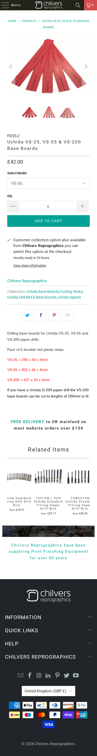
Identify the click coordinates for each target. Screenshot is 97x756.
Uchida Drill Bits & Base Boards (31, 297)
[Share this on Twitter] (27, 315)
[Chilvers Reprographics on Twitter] (67, 676)
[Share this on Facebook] (41, 315)
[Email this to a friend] (67, 315)
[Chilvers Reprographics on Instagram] (39, 676)
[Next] (86, 66)
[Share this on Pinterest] (54, 315)
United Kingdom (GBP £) (45, 691)
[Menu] (2, 5)
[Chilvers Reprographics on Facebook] (30, 676)
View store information (29, 265)
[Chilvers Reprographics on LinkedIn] (48, 676)
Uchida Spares (69, 297)
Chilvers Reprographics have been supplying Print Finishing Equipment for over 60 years (48, 551)
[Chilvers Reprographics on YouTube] (76, 676)
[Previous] (11, 66)
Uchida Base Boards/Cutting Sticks (54, 291)
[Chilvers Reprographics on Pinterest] (57, 676)
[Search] (78, 5)
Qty (9, 196)
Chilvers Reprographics (27, 281)
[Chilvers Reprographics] (48, 5)
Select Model (16, 173)
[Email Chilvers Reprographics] (21, 676)
